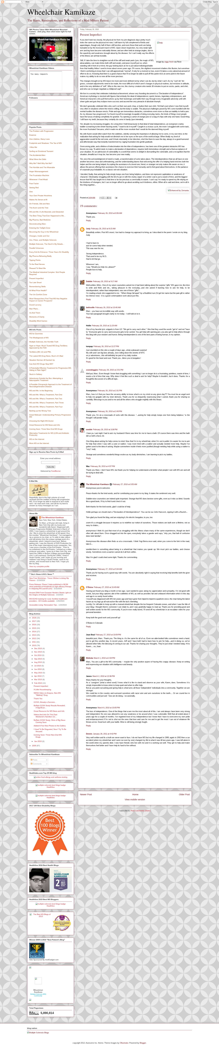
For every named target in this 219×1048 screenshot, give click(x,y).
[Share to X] (105, 198)
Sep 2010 (38, 659)
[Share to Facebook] (108, 198)
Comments (37, 764)
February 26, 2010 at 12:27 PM (106, 346)
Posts (34, 760)
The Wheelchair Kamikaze (97, 484)
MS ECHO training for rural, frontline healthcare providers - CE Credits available (48, 600)
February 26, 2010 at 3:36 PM (105, 429)
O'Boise (89, 587)
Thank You (38, 699)
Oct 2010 (38, 655)
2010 (34, 645)
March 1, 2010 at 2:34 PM (104, 658)
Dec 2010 (38, 648)
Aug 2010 (38, 662)
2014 (34, 632)
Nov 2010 (38, 652)
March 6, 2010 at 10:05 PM (109, 708)
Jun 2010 (38, 669)
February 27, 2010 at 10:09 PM (108, 635)
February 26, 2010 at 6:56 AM (110, 213)
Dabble (89, 281)
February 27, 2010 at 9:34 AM (110, 569)
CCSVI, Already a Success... (45, 702)
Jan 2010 (38, 741)
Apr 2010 (38, 676)
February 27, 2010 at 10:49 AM (106, 587)
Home (135, 794)
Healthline (51, 787)
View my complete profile (39, 566)
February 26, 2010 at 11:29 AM (104, 325)
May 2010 (38, 673)
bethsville (90, 307)
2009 (34, 746)
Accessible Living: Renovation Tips (43, 605)
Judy (88, 229)
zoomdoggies (92, 370)
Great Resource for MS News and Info (49, 711)
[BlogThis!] (103, 198)
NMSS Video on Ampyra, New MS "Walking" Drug (47, 694)
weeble (89, 429)
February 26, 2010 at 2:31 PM (110, 390)
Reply (88, 220)
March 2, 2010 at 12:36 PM (104, 676)
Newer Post (86, 794)
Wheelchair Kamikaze (61, 12)
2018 (34, 618)
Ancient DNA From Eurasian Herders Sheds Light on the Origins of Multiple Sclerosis (50, 594)
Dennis (89, 734)
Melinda (89, 658)
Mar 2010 (38, 679)
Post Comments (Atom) (140, 811)
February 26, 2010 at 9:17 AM (105, 281)
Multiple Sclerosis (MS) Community (38, 995)
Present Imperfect (41, 686)
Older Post (184, 794)
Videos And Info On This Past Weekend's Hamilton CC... (45, 716)
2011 (34, 642)
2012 (34, 638)
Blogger (143, 1043)
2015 (34, 628)
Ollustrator (124, 1043)
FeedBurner (56, 471)
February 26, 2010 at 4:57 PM (102, 466)
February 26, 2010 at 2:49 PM (110, 411)
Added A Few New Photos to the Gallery (50, 726)
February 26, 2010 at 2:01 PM (111, 370)
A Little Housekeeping (42, 690)
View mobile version (135, 799)
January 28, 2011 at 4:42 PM (105, 734)
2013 (34, 635)
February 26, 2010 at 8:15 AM (103, 229)
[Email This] (100, 198)
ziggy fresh (169, 62)
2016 (34, 625)
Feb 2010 (38, 683)
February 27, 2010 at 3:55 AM (125, 484)
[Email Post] (115, 198)
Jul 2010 (38, 666)
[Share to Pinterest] (110, 198)
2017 (34, 621)
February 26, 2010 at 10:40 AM (108, 307)
